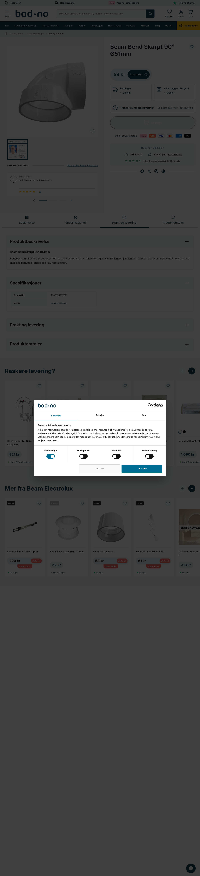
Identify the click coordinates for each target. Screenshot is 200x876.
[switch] (83, 456)
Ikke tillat (99, 468)
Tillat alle (142, 468)
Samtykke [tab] (56, 415)
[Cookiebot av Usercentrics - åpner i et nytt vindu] (150, 405)
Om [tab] (144, 415)
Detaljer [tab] (100, 415)
